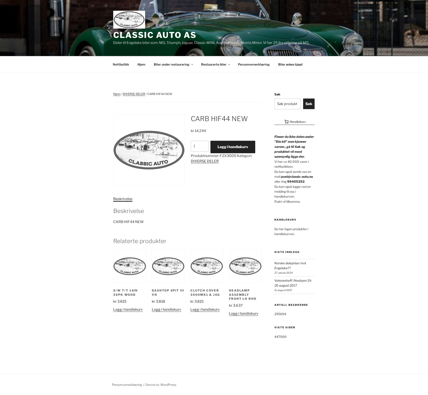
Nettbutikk (121, 64)
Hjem (141, 64)
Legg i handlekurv (233, 147)
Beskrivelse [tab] (122, 199)
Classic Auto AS (155, 35)
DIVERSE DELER (134, 94)
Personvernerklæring (254, 64)
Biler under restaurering (171, 64)
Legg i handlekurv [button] (128, 309)
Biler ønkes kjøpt (290, 64)
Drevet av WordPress (161, 385)
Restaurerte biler (213, 64)
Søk (277, 94)
